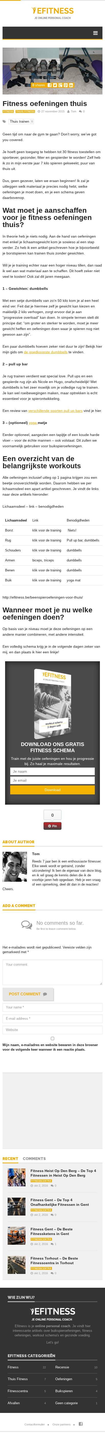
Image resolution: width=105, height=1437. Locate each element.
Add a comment (19, 906)
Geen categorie (66, 1403)
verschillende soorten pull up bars (55, 411)
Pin (54, 826)
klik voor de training (46, 530)
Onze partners (61, 1424)
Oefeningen (63, 1379)
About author (18, 842)
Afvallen (14, 1403)
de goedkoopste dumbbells (46, 352)
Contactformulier (34, 1424)
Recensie (62, 1367)
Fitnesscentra (41, 1181)
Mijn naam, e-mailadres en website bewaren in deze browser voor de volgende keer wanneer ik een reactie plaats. (50, 1047)
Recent (10, 1159)
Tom (73, 111)
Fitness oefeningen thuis (45, 104)
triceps (49, 560)
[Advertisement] (39, 1110)
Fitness (8, 111)
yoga (33, 423)
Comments (34, 1159)
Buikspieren (64, 1391)
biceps (37, 560)
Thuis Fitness (25, 111)
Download (53, 790)
